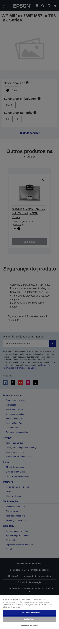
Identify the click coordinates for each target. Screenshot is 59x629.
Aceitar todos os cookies (29, 613)
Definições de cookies (29, 625)
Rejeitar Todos (29, 619)
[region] (29, 612)
